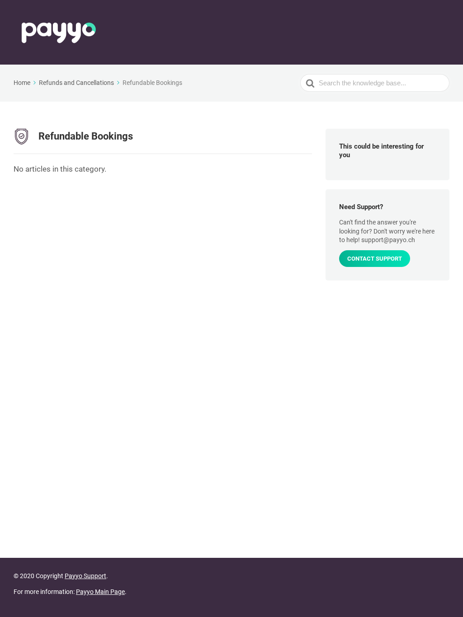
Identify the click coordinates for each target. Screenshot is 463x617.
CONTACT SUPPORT (374, 258)
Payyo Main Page (100, 591)
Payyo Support (85, 576)
